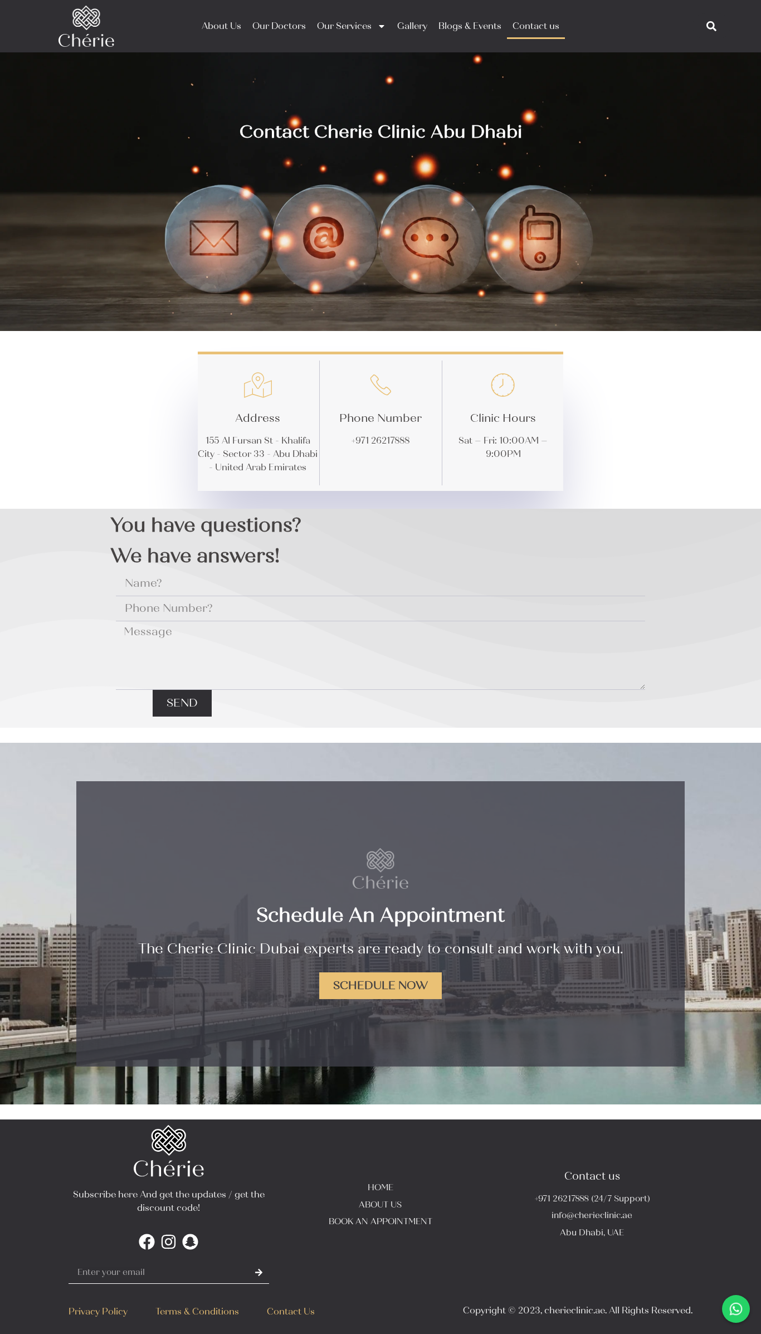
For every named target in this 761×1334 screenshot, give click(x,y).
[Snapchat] (190, 1242)
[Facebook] (147, 1242)
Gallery (412, 26)
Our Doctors (279, 26)
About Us (221, 26)
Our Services (344, 26)
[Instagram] (168, 1242)
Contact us (536, 26)
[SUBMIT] (258, 1272)
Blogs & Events (469, 26)
